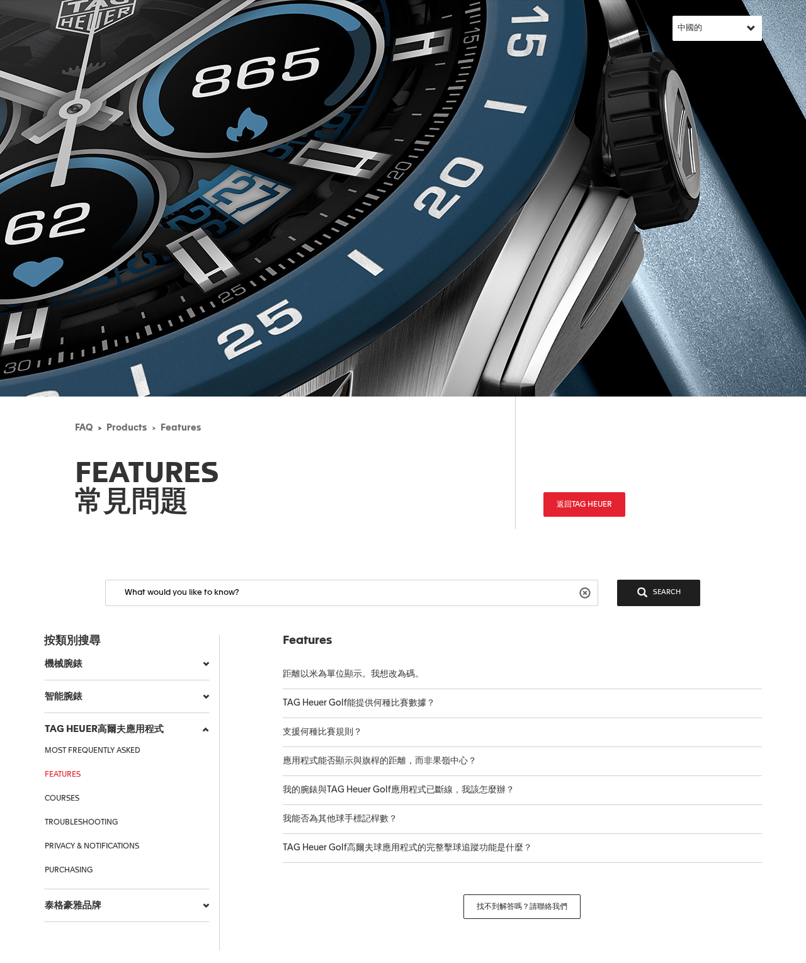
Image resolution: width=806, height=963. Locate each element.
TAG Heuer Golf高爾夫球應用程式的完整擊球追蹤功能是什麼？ (407, 847)
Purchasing (69, 870)
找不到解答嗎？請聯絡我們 (522, 907)
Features (181, 428)
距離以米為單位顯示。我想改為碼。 (353, 674)
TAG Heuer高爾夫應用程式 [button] (104, 729)
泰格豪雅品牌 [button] (73, 905)
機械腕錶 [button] (63, 663)
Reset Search (586, 592)
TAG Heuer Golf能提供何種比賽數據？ (359, 703)
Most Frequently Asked (92, 751)
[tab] (127, 664)
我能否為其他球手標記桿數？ (340, 818)
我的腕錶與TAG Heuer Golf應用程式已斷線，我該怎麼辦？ (398, 790)
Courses (62, 798)
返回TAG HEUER (584, 505)
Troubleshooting (81, 822)
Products (126, 428)
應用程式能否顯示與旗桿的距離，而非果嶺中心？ (380, 761)
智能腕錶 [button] (63, 696)
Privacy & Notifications (92, 846)
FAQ (84, 428)
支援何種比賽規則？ (322, 732)
